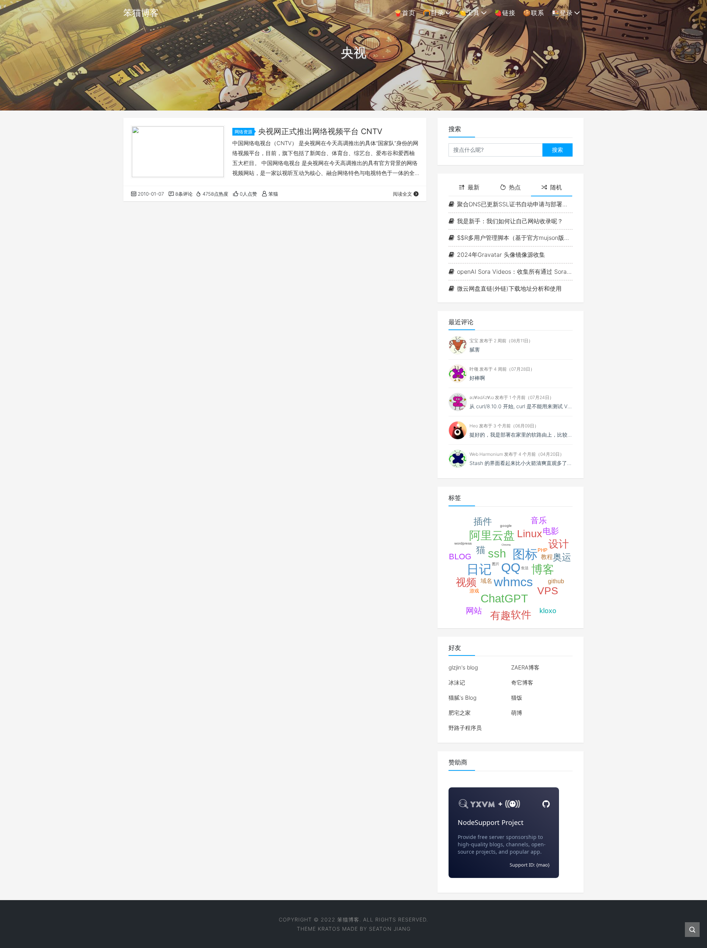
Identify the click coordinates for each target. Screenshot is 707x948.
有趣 (500, 615)
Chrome (506, 544)
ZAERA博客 (525, 667)
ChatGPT (504, 598)
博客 (542, 569)
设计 (558, 544)
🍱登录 (562, 13)
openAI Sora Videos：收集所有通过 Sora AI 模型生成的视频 (515, 271)
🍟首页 (404, 13)
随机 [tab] (556, 187)
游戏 (474, 591)
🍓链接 (505, 13)
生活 (524, 568)
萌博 (516, 712)
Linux (529, 533)
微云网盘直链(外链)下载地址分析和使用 (509, 288)
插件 (483, 521)
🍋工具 (469, 13)
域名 (486, 581)
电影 (551, 531)
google (506, 526)
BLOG (460, 556)
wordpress (463, 543)
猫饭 (516, 697)
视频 (466, 582)
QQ (510, 567)
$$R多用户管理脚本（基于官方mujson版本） (515, 237)
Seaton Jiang (390, 929)
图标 (525, 554)
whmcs (513, 582)
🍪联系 (533, 13)
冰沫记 (457, 682)
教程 (547, 557)
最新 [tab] (473, 187)
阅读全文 (402, 194)
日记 (479, 569)
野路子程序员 (465, 727)
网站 (474, 610)
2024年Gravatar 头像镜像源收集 (501, 254)
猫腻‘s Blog (462, 697)
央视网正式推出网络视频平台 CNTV (320, 131)
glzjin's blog (463, 667)
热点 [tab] (515, 187)
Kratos (329, 929)
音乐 (539, 520)
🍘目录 (433, 13)
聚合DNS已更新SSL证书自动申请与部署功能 (515, 204)
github (556, 581)
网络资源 (243, 131)
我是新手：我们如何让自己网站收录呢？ (510, 221)
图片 (495, 564)
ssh (497, 553)
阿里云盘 (492, 535)
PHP (543, 550)
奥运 (562, 557)
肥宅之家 (460, 712)
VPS (547, 591)
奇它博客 (522, 682)
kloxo (547, 611)
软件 (521, 614)
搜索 (557, 149)
